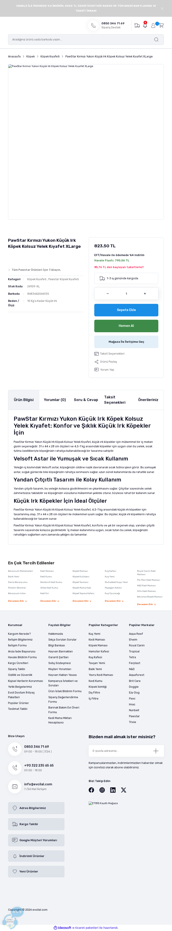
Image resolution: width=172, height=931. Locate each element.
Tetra (132, 657)
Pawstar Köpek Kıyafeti (63, 279)
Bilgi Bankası (56, 645)
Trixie (132, 722)
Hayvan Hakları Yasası (62, 675)
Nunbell (134, 710)
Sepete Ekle (126, 310)
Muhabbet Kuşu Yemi (116, 582)
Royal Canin (137, 645)
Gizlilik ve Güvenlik (20, 675)
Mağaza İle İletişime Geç (126, 341)
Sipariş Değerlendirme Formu (63, 699)
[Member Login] (153, 25)
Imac (132, 704)
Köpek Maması (80, 571)
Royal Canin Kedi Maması (146, 573)
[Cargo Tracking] (137, 25)
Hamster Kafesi (99, 651)
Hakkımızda (55, 633)
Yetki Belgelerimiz (20, 686)
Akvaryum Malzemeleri (20, 571)
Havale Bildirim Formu (22, 657)
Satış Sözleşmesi (59, 663)
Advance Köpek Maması (150, 596)
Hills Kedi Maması (146, 591)
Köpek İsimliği (98, 686)
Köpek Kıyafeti (36, 279)
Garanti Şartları (58, 657)
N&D (132, 669)
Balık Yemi (13, 576)
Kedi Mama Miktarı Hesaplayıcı (60, 720)
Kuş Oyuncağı (112, 593)
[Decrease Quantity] (107, 294)
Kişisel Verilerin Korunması (25, 681)
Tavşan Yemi (97, 663)
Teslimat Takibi (17, 708)
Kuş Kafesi (110, 571)
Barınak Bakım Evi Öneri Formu (63, 710)
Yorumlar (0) (55, 400)
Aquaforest (136, 675)
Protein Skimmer (17, 587)
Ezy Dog (134, 692)
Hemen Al (126, 326)
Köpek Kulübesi (81, 576)
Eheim (133, 639)
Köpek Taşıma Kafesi (83, 593)
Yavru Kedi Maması (101, 675)
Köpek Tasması (80, 582)
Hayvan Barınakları (60, 651)
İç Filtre (94, 698)
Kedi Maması (47, 571)
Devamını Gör (16, 601)
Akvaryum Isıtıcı (17, 593)
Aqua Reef (136, 633)
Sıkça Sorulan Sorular (62, 639)
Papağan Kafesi (113, 587)
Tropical (134, 651)
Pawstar (134, 716)
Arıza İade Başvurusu (21, 651)
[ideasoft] (62, 928)
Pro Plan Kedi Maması (148, 580)
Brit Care (135, 681)
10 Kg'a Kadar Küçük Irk (42, 301)
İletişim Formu (17, 645)
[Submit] (156, 751)
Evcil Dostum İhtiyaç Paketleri (21, 695)
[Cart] (161, 25)
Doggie (134, 686)
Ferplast (134, 663)
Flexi (132, 698)
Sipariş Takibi (16, 669)
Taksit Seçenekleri (114, 400)
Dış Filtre (94, 692)
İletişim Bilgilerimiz (20, 639)
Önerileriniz (148, 400)
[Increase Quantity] (144, 294)
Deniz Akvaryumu (18, 582)
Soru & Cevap (86, 400)
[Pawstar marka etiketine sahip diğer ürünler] (17, 257)
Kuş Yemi (110, 576)
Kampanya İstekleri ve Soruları (63, 683)
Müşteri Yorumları (59, 669)
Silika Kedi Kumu (49, 587)
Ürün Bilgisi (24, 400)
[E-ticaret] (85, 928)
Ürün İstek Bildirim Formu (65, 691)
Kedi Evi (44, 593)
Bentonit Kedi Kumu (51, 582)
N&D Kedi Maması (146, 585)
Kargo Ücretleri (18, 663)
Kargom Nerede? (19, 633)
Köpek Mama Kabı (82, 587)
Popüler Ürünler (18, 703)
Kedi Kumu (46, 576)
